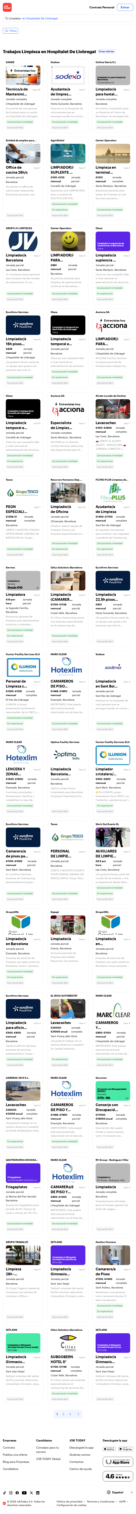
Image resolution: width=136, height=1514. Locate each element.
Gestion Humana (106, 1241)
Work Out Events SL (107, 824)
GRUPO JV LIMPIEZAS (19, 228)
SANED (10, 62)
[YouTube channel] (24, 1492)
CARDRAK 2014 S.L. (17, 1077)
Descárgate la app (81, 1447)
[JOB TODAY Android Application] (125, 1449)
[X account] (31, 1492)
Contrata (9, 1447)
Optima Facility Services (65, 741)
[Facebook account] (17, 1492)
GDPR (122, 1501)
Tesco (9, 479)
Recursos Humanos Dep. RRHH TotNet (65, 480)
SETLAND (56, 1241)
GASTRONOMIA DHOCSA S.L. (21, 1160)
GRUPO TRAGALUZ (17, 1241)
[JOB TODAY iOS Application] (109, 1449)
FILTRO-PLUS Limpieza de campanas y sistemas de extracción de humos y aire (112, 480)
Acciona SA (102, 312)
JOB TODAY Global (48, 1458)
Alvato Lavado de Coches (111, 395)
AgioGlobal (57, 140)
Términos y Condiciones (101, 1501)
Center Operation (106, 140)
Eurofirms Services (17, 312)
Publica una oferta (15, 1454)
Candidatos (10, 1468)
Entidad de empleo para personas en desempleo (20, 141)
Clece (99, 228)
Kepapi (55, 911)
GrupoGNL (12, 911)
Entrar (125, 7)
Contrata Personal (101, 7)
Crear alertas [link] (106, 51)
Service (10, 567)
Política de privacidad (69, 1501)
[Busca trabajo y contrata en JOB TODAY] (7, 7)
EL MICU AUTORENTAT (64, 995)
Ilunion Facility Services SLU (23, 654)
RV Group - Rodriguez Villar (112, 1159)
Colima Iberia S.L (106, 62)
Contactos (76, 1461)
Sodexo (55, 62)
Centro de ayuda (80, 1468)
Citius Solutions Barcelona (66, 567)
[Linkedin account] (37, 1492)
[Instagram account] (10, 1492)
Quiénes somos (79, 1454)
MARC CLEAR (59, 654)
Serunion (101, 1077)
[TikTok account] (4, 1492)
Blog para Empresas (16, 1461)
